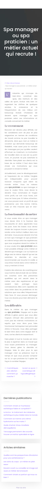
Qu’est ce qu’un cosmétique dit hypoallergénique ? (28, 372)
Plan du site (21, 487)
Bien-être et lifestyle (13, 83)
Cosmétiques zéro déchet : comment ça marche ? (12, 372)
